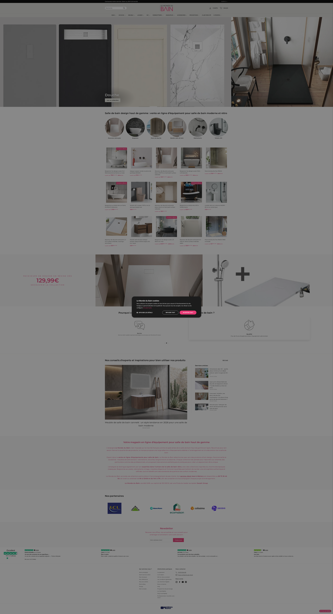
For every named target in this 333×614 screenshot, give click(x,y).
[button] (144, 313)
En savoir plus (147, 308)
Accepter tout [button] (188, 312)
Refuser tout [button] (170, 312)
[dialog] (166, 307)
